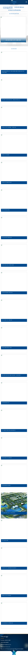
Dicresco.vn (7, 646)
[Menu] (26, 1)
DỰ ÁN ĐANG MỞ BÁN (8, 7)
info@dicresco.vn (7, 644)
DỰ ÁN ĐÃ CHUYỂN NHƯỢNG (14, 10)
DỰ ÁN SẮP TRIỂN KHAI (19, 7)
